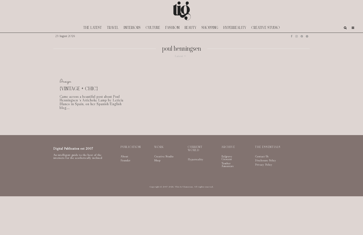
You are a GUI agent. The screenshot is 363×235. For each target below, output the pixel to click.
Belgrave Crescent (226, 158)
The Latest (92, 27)
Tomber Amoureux (227, 165)
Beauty (191, 27)
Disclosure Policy (265, 160)
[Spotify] (307, 36)
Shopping (210, 27)
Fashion (172, 27)
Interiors (132, 27)
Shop (157, 160)
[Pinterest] (301, 36)
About (124, 156)
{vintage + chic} (79, 89)
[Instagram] (296, 36)
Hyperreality (234, 27)
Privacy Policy (263, 164)
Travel (113, 27)
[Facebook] (291, 36)
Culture (153, 27)
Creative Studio (265, 27)
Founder (125, 160)
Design (65, 81)
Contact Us (262, 156)
